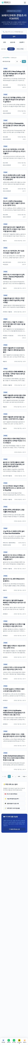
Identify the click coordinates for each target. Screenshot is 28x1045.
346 (19, 776)
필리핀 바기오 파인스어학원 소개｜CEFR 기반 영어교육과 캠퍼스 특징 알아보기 (14, 557)
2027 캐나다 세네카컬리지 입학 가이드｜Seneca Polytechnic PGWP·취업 (13, 277)
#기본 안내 (5, 264)
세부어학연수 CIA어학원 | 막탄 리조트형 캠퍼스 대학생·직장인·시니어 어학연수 (14, 441)
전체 (4, 42)
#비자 (9, 262)
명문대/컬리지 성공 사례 (12, 803)
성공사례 (12, 42)
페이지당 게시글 (6, 61)
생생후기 (21, 42)
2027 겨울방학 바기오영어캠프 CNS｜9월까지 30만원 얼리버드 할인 (14, 350)
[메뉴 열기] (25, 2)
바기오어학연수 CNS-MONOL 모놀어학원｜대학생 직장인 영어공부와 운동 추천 (14, 374)
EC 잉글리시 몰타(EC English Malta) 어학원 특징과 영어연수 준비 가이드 (14, 602)
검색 (14, 36)
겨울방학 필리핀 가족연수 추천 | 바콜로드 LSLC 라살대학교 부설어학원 (13, 300)
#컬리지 (5, 288)
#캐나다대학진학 (7, 87)
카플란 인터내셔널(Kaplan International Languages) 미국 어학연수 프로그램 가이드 (14, 713)
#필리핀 (5, 240)
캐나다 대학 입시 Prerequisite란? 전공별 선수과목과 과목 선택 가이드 (14, 125)
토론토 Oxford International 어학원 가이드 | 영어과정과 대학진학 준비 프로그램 (13, 758)
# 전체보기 (11, 49)
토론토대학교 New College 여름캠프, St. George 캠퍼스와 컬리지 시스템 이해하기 (14, 74)
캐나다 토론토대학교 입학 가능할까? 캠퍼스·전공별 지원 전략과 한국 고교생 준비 (14, 177)
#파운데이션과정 (7, 545)
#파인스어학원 (20, 49)
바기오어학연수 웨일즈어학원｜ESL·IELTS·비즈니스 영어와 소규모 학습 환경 (14, 488)
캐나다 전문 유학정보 (11, 794)
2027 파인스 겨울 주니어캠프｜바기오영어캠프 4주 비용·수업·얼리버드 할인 (14, 324)
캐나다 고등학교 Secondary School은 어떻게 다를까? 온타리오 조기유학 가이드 (14, 203)
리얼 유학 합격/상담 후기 (12, 798)
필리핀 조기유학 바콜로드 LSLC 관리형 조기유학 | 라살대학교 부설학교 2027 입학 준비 (13, 464)
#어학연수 (5, 311)
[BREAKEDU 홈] (8, 2)
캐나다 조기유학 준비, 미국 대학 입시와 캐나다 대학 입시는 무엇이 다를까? (14, 151)
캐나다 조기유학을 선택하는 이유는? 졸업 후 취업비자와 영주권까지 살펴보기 (14, 100)
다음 (24, 776)
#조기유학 (5, 85)
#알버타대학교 (12, 542)
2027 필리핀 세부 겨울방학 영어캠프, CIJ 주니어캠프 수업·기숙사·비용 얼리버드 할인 (14, 229)
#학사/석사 (5, 542)
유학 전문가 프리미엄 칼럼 (12, 808)
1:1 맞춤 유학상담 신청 (14, 829)
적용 (24, 61)
